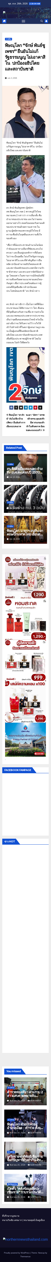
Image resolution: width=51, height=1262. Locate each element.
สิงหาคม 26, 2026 (18, 1101)
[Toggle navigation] (23, 21)
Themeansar (25, 1256)
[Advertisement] (25, 949)
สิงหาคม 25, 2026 (18, 1133)
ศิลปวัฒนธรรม (12, 1184)
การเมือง (8, 39)
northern (35, 1101)
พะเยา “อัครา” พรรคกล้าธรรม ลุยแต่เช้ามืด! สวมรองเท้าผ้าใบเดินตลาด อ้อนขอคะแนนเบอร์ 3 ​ (35, 422)
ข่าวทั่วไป (11, 1087)
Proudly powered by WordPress (17, 1253)
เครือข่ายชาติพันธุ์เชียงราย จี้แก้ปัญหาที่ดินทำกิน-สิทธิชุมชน (25, 1160)
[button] (42, 21)
